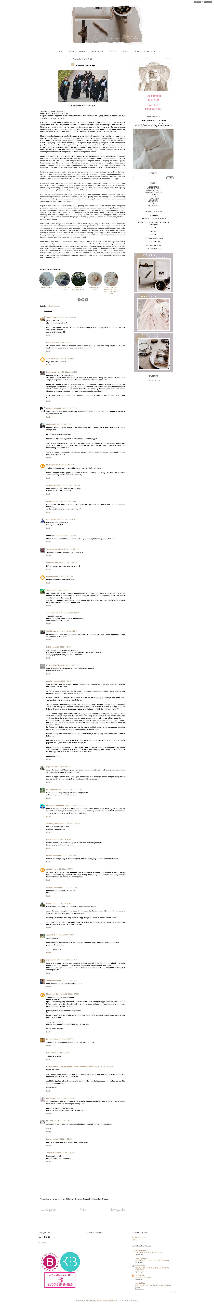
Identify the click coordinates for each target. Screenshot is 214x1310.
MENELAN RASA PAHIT (95, 289)
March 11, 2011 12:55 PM (75, 805)
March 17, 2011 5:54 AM (64, 1153)
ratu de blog (140, 1283)
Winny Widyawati (53, 549)
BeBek (48, 647)
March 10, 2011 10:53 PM (69, 665)
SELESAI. (153, 231)
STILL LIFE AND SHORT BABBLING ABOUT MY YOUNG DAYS (111, 291)
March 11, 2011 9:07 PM (63, 869)
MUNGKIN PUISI (153, 198)
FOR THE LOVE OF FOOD (153, 193)
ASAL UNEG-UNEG (153, 189)
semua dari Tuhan (53, 613)
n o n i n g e (139, 1275)
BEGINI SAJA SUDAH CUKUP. (153, 238)
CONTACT (83, 51)
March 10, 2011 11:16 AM (66, 535)
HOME (61, 51)
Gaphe (48, 767)
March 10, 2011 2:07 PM (63, 576)
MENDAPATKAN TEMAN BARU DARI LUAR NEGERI (153, 1260)
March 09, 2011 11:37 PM (61, 424)
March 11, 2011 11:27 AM (72, 789)
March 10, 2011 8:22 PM (68, 631)
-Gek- (48, 590)
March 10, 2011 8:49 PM (61, 647)
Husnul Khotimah (139, 1237)
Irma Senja (50, 358)
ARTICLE (153, 204)
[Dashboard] (207, 2)
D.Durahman (51, 519)
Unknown (50, 576)
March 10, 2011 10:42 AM (67, 519)
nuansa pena (51, 855)
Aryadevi (49, 869)
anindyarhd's (140, 1266)
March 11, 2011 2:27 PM (71, 824)
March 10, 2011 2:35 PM (60, 590)
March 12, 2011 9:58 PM (59, 1053)
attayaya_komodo (53, 485)
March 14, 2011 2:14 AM (60, 1121)
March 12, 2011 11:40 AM (68, 960)
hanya (48, 1139)
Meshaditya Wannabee (55, 805)
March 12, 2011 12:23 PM (67, 980)
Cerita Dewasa (52, 563)
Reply (48, 335)
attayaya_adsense (53, 824)
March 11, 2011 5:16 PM (61, 839)
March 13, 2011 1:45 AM (103, 1066)
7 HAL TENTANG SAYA (153, 249)
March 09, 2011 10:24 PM (67, 408)
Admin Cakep (51, 317)
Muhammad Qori (52, 994)
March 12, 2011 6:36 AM (61, 903)
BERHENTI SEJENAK (153, 191)
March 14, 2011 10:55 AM (62, 1139)
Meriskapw (50, 465)
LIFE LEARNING (153, 187)
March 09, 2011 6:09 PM (61, 342)
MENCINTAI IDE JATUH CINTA (153, 121)
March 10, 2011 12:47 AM (65, 465)
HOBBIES (112, 51)
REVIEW (153, 196)
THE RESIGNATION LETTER (63, 289)
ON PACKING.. (153, 215)
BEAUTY (136, 51)
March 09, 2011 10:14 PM (67, 372)
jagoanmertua (51, 960)
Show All (173, 1292)
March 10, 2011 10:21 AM (66, 501)
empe (48, 424)
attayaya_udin (52, 887)
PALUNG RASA (153, 202)
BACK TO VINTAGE (153, 242)
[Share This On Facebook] (79, 301)
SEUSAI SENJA (46, 288)
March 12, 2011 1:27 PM (69, 994)
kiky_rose (50, 1039)
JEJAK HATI (153, 200)
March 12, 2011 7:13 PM (63, 1039)
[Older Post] (117, 1212)
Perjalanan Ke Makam (143, 1277)
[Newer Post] (48, 1212)
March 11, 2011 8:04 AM (61, 767)
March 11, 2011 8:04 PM (66, 855)
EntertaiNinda (140, 1251)
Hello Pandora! (141, 1258)
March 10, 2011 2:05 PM (68, 563)
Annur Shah (50, 935)
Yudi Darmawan (52, 631)
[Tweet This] (83, 301)
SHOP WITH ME (98, 51)
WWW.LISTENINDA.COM (106, 1301)
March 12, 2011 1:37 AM (67, 887)
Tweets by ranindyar (153, 380)
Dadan (48, 839)
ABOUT (71, 51)
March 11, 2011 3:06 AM (62, 681)
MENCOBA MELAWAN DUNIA (78, 289)
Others (135, 1240)
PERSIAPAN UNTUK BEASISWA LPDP (148, 1253)
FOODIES (124, 51)
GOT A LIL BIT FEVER (153, 245)
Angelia (49, 681)
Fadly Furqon (51, 408)
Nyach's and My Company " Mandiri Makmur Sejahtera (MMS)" (70, 1066)
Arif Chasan (50, 1098)
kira (47, 1053)
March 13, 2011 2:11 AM (65, 1098)
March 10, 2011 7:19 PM (70, 613)
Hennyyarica (51, 372)
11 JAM (153, 227)
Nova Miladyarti (52, 665)
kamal (48, 342)
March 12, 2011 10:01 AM (66, 935)
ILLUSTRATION (150, 51)
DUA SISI (153, 235)
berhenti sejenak (53, 306)
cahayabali (50, 501)
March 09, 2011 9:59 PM (65, 358)
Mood (48, 1121)
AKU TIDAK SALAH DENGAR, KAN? (153, 219)
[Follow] (197, 2)
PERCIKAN (153, 194)
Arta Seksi (50, 1153)
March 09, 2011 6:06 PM (66, 317)
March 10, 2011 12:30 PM (70, 549)
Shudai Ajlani (51, 980)
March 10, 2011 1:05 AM (70, 485)
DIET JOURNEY (153, 205)
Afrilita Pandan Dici (53, 789)
